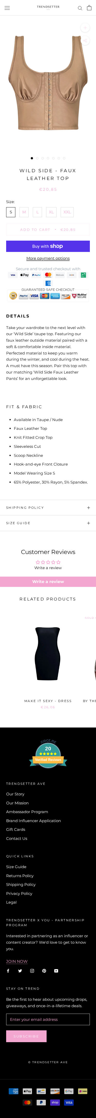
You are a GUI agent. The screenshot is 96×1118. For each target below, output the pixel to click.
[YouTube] (56, 970)
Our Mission (17, 803)
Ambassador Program (27, 811)
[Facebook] (8, 970)
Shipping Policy (25, 508)
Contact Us (16, 838)
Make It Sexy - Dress (48, 701)
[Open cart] (89, 7)
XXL (67, 212)
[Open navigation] (7, 8)
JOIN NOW (17, 961)
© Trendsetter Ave (48, 1062)
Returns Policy (20, 875)
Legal (11, 902)
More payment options (48, 258)
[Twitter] (20, 970)
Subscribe (26, 1036)
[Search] (80, 7)
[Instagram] (32, 970)
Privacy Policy (19, 893)
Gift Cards (15, 829)
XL (51, 212)
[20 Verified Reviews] (48, 777)
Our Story (15, 794)
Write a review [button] (48, 581)
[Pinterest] (44, 970)
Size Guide (18, 523)
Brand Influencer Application (33, 820)
